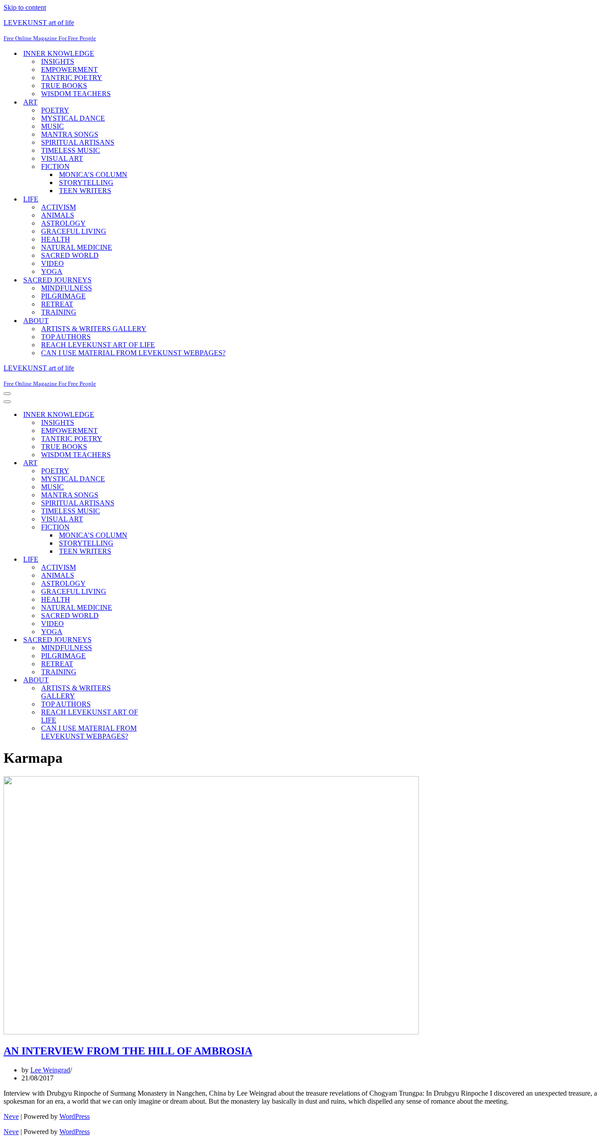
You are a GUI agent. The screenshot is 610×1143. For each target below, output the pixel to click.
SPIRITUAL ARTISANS (77, 142)
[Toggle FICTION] (160, 527)
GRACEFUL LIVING (73, 231)
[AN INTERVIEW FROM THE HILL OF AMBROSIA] (211, 1032)
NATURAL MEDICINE (76, 247)
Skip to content (25, 7)
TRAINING (58, 312)
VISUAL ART (62, 158)
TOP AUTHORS (66, 336)
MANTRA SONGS (69, 134)
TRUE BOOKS (64, 85)
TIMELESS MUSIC (70, 150)
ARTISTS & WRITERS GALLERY (93, 328)
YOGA (52, 271)
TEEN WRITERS (85, 190)
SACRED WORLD (70, 255)
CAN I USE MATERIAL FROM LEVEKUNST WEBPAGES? (133, 353)
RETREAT (57, 304)
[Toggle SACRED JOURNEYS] (160, 640)
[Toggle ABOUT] (160, 680)
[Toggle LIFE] (160, 559)
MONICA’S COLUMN (93, 174)
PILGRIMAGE (63, 296)
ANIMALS (57, 215)
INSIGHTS (57, 61)
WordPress (74, 1116)
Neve (11, 1116)
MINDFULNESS (66, 288)
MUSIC (52, 126)
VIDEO (52, 263)
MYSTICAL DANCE (73, 118)
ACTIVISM (58, 207)
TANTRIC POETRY (71, 77)
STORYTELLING (86, 182)
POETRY (55, 110)
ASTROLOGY (63, 223)
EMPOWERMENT (69, 69)
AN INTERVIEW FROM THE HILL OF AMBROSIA (128, 1051)
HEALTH (55, 239)
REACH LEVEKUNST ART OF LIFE (98, 345)
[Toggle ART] (160, 463)
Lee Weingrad (50, 1070)
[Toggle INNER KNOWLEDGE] (160, 415)
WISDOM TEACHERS (76, 93)
